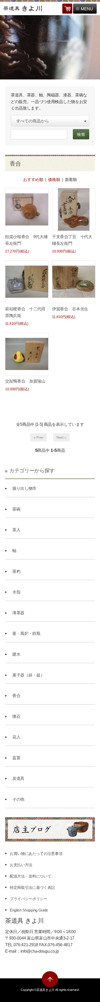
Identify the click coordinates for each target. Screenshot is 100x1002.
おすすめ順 (33, 179)
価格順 (54, 179)
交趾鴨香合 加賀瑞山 (25, 381)
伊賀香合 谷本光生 (70, 309)
